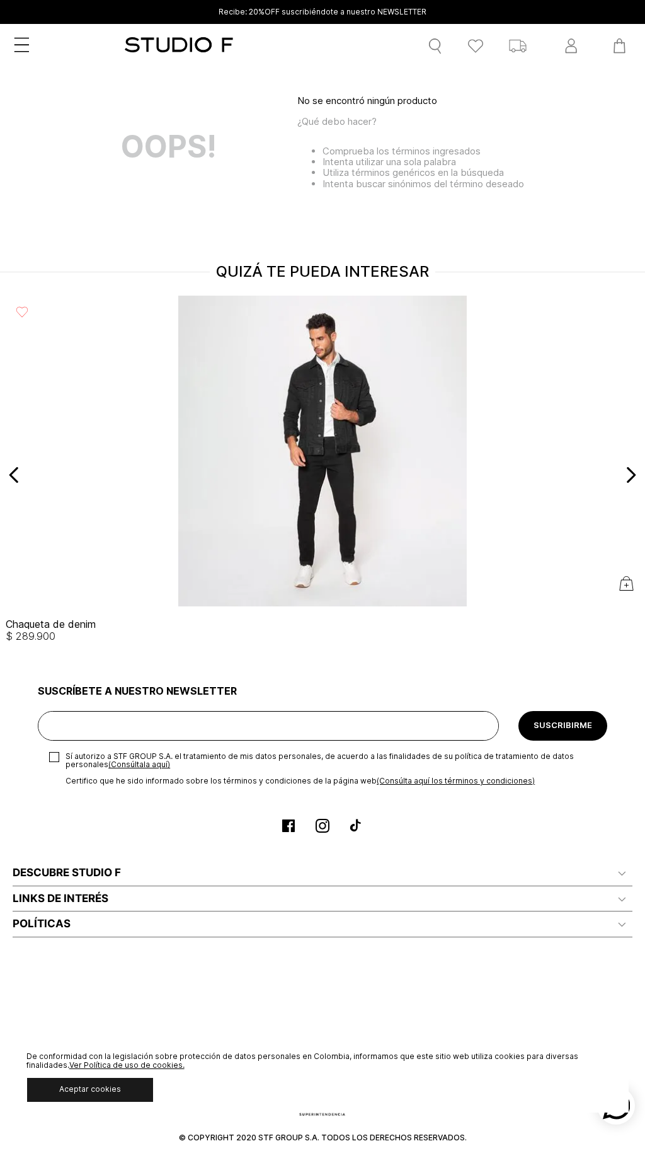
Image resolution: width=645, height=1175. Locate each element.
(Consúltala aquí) (139, 764)
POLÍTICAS (42, 923)
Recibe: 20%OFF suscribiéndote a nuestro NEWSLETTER (322, 12)
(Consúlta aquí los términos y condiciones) (456, 780)
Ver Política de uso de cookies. (127, 1065)
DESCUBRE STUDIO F (67, 872)
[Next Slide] (630, 474)
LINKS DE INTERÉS (60, 898)
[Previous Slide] (14, 474)
